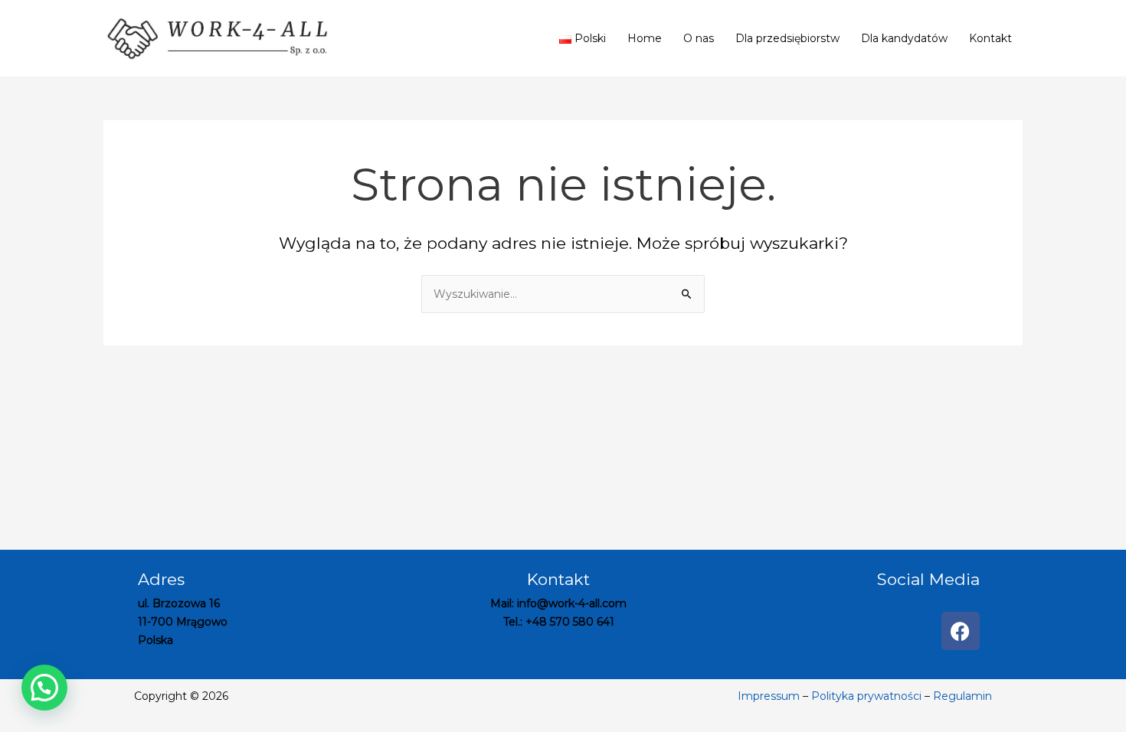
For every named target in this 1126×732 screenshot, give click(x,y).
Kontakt (990, 38)
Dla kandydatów (904, 38)
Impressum (769, 696)
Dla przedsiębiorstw (787, 38)
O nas (698, 38)
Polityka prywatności (866, 696)
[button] (44, 688)
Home (644, 38)
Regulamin (962, 696)
